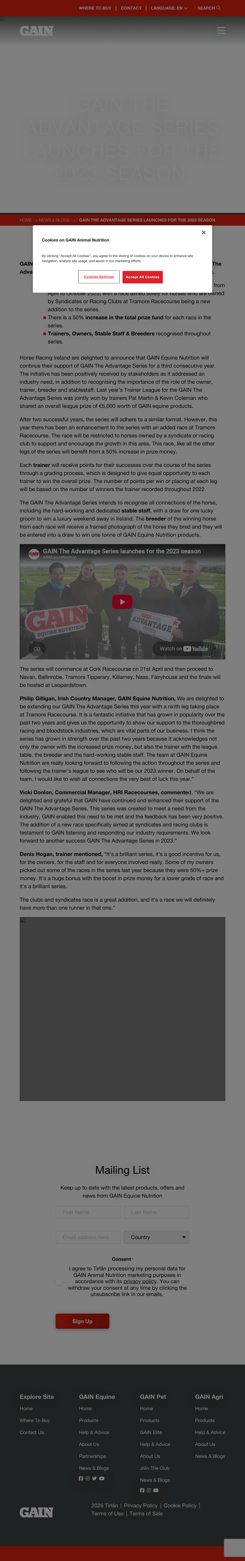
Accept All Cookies (143, 277)
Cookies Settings (99, 277)
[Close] (203, 232)
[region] (122, 259)
